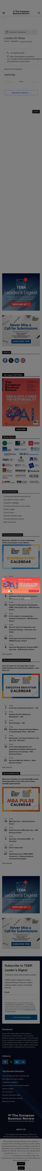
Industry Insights (9, 509)
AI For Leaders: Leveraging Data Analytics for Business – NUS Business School (23, 618)
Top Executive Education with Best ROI (17, 496)
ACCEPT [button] (21, 1163)
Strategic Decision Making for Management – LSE (20, 715)
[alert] (17, 32)
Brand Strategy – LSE (17, 723)
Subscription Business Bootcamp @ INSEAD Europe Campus (22, 639)
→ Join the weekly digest (21, 1017)
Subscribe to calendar (20, 93)
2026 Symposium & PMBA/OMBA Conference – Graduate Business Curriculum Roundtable (21, 856)
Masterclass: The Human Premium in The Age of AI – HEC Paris (24, 739)
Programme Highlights (11, 503)
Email (7, 992)
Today (21, 81)
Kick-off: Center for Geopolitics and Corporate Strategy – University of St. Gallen (22, 629)
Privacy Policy (22, 1153)
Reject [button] (21, 1168)
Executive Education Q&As (12, 516)
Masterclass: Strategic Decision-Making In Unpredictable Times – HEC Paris (23, 730)
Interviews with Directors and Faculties (16, 506)
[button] (3, 13)
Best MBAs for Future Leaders (14, 500)
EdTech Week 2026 (16, 847)
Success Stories (8, 512)
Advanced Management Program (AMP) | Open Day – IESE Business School (24, 648)
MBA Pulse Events (9, 522)
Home (4, 18)
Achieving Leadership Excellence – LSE (23, 708)
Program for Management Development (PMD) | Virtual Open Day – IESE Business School (24, 607)
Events (6, 41)
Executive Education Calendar (13, 519)
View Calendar (7, 654)
